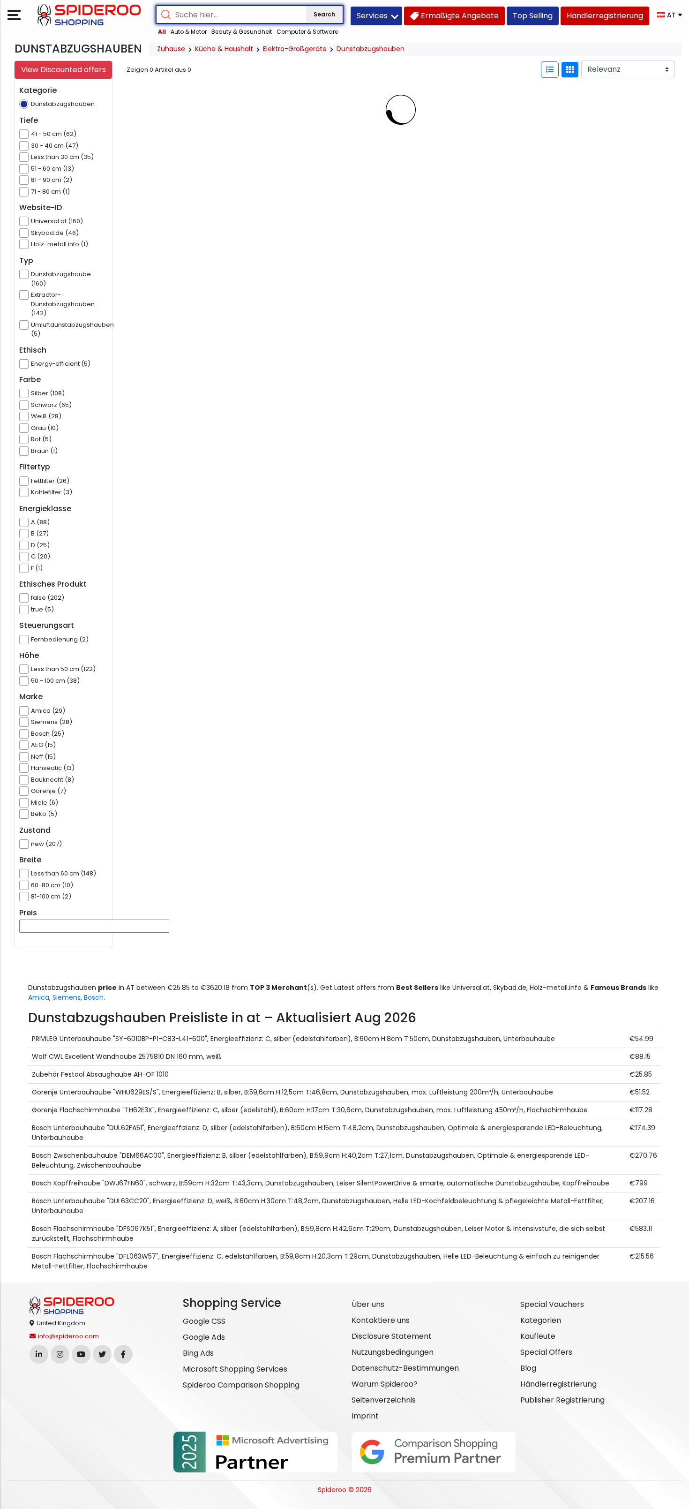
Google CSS (204, 1321)
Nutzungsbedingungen (393, 1352)
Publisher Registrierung (562, 1400)
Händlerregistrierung (558, 1384)
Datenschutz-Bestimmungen (405, 1368)
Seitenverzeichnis (384, 1400)
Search (324, 14)
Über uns (368, 1304)
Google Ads (204, 1337)
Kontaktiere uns (381, 1320)
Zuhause (171, 48)
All (162, 32)
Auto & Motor (189, 32)
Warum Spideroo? (385, 1384)
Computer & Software (307, 32)
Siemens (66, 997)
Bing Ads (198, 1353)
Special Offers (546, 1352)
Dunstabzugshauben (370, 48)
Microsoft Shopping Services (235, 1369)
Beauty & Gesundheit (241, 32)
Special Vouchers (552, 1304)
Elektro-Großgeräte (295, 48)
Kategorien (540, 1320)
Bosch (94, 997)
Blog (528, 1368)
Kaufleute (537, 1336)
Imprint (365, 1416)
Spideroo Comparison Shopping (241, 1385)
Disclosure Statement (392, 1336)
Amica (38, 997)
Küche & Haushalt (224, 48)
